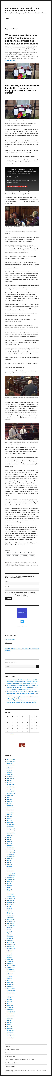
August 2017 (10, 881)
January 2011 (10, 1032)
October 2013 (10, 969)
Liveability (34, 562)
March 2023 (10, 774)
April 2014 (9, 957)
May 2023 (9, 770)
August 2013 (10, 973)
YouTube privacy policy (13, 177)
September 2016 (11, 902)
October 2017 (10, 877)
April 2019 (9, 843)
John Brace (9, 562)
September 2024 (11, 761)
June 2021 (9, 799)
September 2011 (11, 1016)
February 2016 (10, 915)
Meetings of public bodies (12, 1049)
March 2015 (10, 936)
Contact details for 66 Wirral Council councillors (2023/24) (20, 1059)
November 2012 (11, 990)
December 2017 (11, 873)
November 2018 (11, 852)
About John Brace (10, 1066)
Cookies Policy (38, 1070)
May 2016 (9, 910)
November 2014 (11, 944)
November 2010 (11, 1036)
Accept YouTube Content (16, 186)
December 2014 (11, 942)
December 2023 (11, 765)
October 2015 (10, 923)
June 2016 (9, 908)
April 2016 (9, 912)
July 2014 (9, 952)
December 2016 (11, 896)
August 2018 (10, 858)
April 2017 (9, 889)
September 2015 (11, 925)
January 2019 (10, 849)
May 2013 (9, 978)
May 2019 (9, 841)
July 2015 (9, 929)
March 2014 (10, 959)
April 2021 (9, 803)
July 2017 (9, 883)
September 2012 (11, 994)
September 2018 (11, 856)
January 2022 (10, 786)
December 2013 (11, 965)
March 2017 (10, 891)
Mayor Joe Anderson (24, 564)
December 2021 (11, 788)
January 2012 (10, 1009)
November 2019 (11, 830)
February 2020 (10, 824)
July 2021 (9, 797)
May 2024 (9, 763)
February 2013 (10, 984)
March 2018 (10, 868)
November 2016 (11, 898)
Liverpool (7, 564)
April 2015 (9, 934)
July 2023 (9, 769)
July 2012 (9, 997)
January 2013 (10, 986)
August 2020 (10, 812)
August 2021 (10, 795)
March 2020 (10, 822)
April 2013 (9, 980)
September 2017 (11, 879)
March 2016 (10, 914)
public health (33, 565)
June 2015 (9, 931)
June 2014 (9, 954)
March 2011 (10, 1028)
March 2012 (10, 1005)
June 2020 (9, 816)
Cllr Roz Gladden (24, 562)
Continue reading (10, 60)
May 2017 (9, 887)
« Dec (11, 734)
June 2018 (9, 862)
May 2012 (9, 1001)
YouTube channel (10, 1056)
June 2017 (9, 885)
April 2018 (9, 866)
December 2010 (11, 1034)
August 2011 (10, 1018)
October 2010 (10, 1037)
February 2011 (10, 1030)
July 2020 (9, 814)
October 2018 (10, 854)
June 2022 (9, 780)
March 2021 (10, 805)
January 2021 (10, 809)
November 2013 (11, 967)
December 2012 (11, 988)
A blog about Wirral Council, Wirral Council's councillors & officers (22, 9)
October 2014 (10, 946)
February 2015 (10, 938)
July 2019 (9, 837)
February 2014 (10, 961)
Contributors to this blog (12, 1063)
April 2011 (9, 1026)
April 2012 (9, 1003)
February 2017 (10, 893)
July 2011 (9, 1020)
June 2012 (9, 999)
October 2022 (10, 778)
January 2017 (10, 894)
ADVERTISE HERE (10, 639)
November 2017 (11, 875)
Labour (29, 562)
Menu (8, 18)
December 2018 (11, 851)
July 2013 (9, 975)
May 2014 (9, 955)
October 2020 (10, 811)
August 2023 (10, 767)
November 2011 (11, 1013)
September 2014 (11, 948)
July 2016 (9, 906)
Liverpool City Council (14, 564)
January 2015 (10, 940)
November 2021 (11, 790)
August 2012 (10, 996)
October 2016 (10, 900)
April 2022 (9, 782)
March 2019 (10, 845)
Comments (8, 1053)
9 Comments (14, 566)
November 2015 (11, 921)
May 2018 (9, 864)
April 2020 (9, 820)
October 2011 (10, 1015)
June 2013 (9, 976)
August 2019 (10, 835)
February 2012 (10, 1007)
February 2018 (10, 870)
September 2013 (11, 971)
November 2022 (11, 776)
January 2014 (10, 963)
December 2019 (11, 828)
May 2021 (9, 801)
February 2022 (10, 784)
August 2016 (10, 904)
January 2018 (10, 872)
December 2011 (11, 1011)
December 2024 (11, 759)
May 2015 (9, 933)
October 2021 (10, 791)
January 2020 (10, 826)
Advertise (7, 1046)
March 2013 (10, 982)
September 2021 (11, 793)
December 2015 (11, 919)
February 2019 (10, 847)
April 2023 (9, 772)
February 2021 (10, 807)
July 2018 (9, 860)
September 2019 (11, 833)
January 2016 (10, 917)
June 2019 (9, 839)
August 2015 (10, 927)
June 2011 (9, 1022)
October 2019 (10, 831)
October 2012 (10, 992)
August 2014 (10, 950)
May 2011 (9, 1024)
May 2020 (9, 818)
